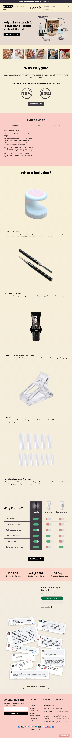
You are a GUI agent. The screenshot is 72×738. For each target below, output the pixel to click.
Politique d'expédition (34, 709)
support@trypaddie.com (63, 718)
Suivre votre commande (60, 707)
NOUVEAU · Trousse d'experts (49, 718)
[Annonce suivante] (70, 1)
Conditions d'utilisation (33, 704)
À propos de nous (48, 708)
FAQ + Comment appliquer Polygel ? (49, 704)
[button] (52, 602)
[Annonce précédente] (1, 1)
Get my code (16, 713)
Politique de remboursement (35, 715)
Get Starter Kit (12, 34)
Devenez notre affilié (47, 712)
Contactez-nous (61, 703)
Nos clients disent (48, 722)
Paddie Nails (38, 730)
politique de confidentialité (34, 720)
